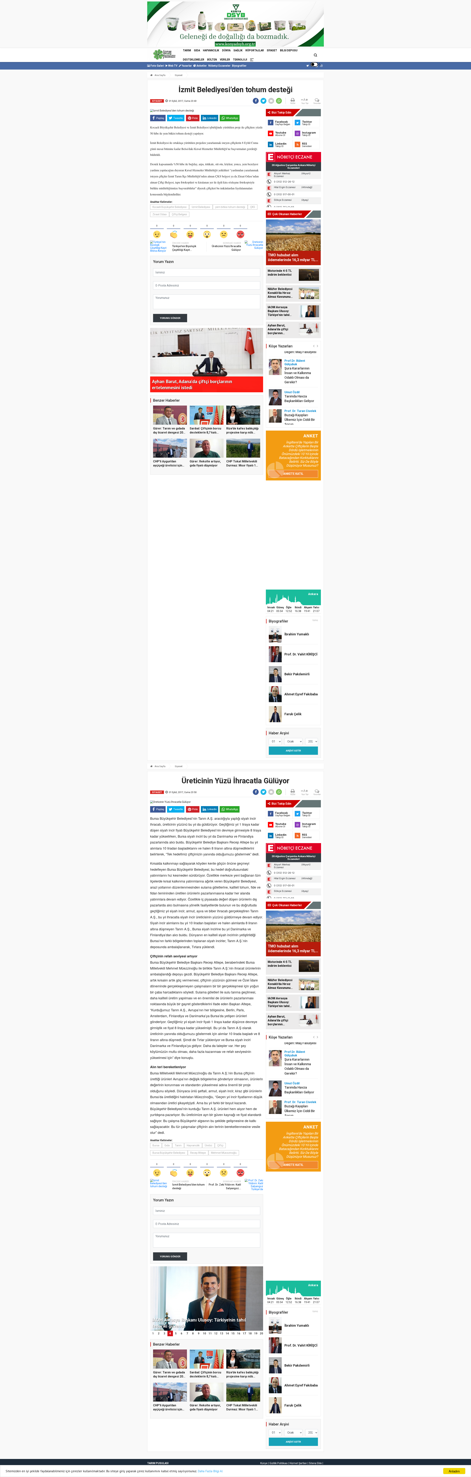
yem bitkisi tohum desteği (230, 207)
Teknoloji (240, 59)
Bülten (212, 59)
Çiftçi (220, 1145)
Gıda (197, 50)
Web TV (172, 65)
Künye (264, 1463)
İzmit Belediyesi (201, 207)
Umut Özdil (292, 374)
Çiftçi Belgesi (179, 214)
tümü (315, 620)
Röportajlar (254, 50)
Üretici (208, 1145)
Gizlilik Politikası (279, 1463)
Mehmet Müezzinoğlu (224, 1152)
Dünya (226, 50)
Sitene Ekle (315, 1463)
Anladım (454, 1471)
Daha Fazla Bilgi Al (210, 1471)
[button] (313, 346)
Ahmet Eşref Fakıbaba (301, 694)
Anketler (201, 65)
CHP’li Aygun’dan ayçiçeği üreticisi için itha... (167, 465)
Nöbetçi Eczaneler (219, 65)
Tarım (187, 50)
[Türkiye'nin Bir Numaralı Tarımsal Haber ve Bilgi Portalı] (164, 54)
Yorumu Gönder (170, 318)
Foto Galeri (157, 65)
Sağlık (237, 50)
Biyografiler (239, 65)
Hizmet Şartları (298, 1463)
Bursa (156, 1145)
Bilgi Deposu (289, 50)
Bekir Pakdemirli (297, 674)
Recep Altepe (198, 1152)
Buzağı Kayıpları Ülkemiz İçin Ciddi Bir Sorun (299, 401)
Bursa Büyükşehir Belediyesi (169, 1152)
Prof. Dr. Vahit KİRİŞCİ (300, 654)
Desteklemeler (193, 59)
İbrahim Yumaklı (296, 634)
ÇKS (252, 207)
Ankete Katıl (293, 473)
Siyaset (272, 50)
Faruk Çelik (293, 714)
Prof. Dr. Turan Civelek (300, 392)
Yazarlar (186, 65)
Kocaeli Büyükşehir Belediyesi (170, 207)
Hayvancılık (211, 50)
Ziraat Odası (160, 214)
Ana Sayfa (159, 75)
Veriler (225, 59)
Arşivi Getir (293, 750)
